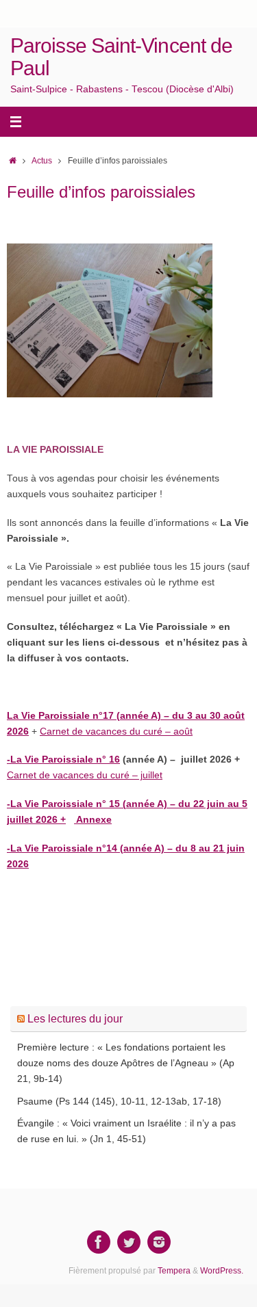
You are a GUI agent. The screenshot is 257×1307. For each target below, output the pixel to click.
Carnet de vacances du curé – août (116, 731)
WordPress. (221, 1271)
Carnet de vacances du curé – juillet (84, 775)
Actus (42, 161)
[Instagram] (159, 1242)
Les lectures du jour (75, 1019)
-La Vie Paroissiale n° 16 (63, 759)
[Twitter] (128, 1242)
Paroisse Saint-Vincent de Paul (121, 56)
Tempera (174, 1271)
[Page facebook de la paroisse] (98, 1242)
